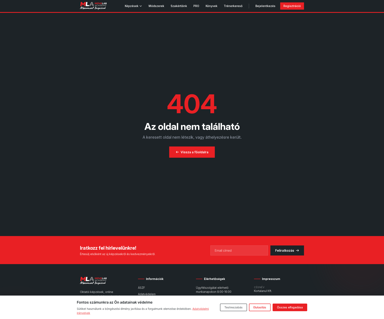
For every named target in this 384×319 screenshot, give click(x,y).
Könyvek (211, 6)
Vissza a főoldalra (194, 152)
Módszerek (156, 6)
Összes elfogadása (290, 307)
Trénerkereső (233, 6)
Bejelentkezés (265, 6)
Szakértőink (179, 6)
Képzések (131, 6)
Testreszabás (233, 307)
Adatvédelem (147, 294)
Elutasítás (259, 307)
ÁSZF (141, 287)
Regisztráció (292, 6)
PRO (196, 6)
